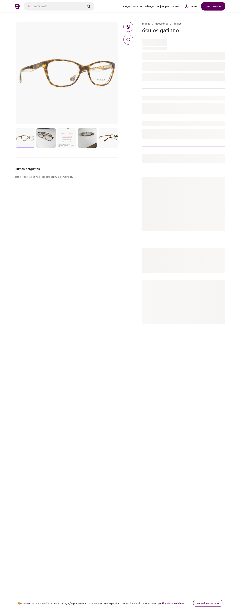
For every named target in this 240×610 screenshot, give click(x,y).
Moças (127, 6)
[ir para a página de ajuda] (186, 6)
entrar (195, 6)
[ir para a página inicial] (17, 8)
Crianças (150, 6)
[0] (128, 27)
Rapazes (137, 6)
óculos (177, 23)
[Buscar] (89, 6)
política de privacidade (171, 603)
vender (213, 6)
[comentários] (128, 40)
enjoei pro (163, 6)
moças (146, 23)
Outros (175, 6)
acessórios (161, 23)
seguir (218, 183)
